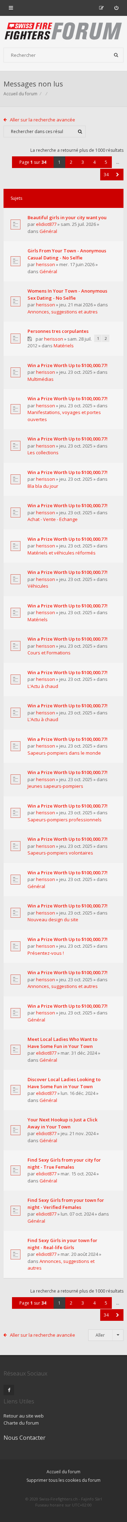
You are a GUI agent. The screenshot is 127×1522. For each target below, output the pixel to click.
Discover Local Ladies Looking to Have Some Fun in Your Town (64, 1083)
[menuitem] (116, 8)
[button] (117, 174)
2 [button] (71, 162)
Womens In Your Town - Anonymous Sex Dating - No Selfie (67, 294)
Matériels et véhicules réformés (62, 553)
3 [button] (82, 162)
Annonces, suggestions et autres (63, 311)
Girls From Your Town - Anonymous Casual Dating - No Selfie (67, 254)
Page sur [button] (32, 162)
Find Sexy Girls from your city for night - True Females (64, 1163)
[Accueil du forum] (63, 31)
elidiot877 (46, 224)
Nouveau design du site (53, 919)
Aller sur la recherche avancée (42, 119)
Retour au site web (24, 1416)
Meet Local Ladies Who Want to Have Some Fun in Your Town (62, 1042)
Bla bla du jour (43, 486)
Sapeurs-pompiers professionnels (65, 819)
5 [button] (106, 162)
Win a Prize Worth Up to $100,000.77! (68, 365)
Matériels (64, 345)
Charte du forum (21, 1423)
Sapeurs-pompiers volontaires (60, 853)
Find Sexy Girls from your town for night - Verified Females (66, 1203)
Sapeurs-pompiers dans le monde (64, 753)
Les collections (43, 452)
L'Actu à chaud (43, 686)
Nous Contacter (25, 1438)
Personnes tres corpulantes (58, 331)
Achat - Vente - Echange (53, 519)
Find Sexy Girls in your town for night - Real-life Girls (62, 1244)
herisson (45, 264)
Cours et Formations (49, 652)
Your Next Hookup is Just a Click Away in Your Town (62, 1123)
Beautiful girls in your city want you (67, 217)
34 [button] (106, 175)
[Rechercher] (116, 55)
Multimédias (41, 379)
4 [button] (94, 162)
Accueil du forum (20, 94)
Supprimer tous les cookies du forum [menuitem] (63, 1480)
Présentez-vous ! (46, 953)
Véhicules (38, 586)
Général (48, 231)
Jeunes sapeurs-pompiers (55, 786)
